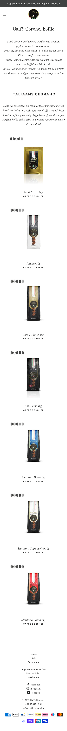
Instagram (35, 688)
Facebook (35, 684)
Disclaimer (33, 677)
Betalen (33, 658)
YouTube (35, 692)
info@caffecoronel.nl (34, 708)
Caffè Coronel (37, 700)
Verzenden (33, 662)
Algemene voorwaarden (33, 669)
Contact (33, 654)
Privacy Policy (33, 673)
